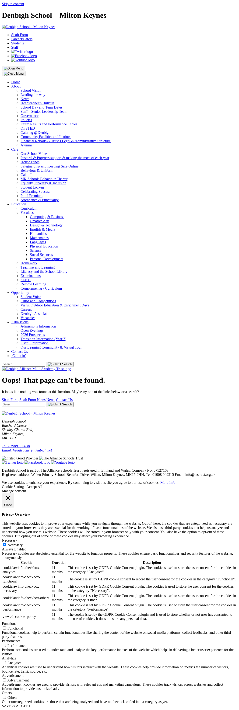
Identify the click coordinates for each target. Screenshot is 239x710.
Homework (29, 263)
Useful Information (35, 343)
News (25, 99)
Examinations (31, 276)
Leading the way (33, 95)
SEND (26, 280)
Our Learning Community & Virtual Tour (51, 347)
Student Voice (31, 297)
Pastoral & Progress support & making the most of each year (65, 158)
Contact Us (19, 351)
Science (35, 250)
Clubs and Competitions (38, 301)
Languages (38, 242)
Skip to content (13, 4)
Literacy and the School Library (44, 271)
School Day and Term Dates (41, 107)
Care (14, 149)
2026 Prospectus (33, 335)
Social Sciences (41, 255)
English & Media (42, 229)
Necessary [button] (9, 540)
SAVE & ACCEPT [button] (16, 706)
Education (18, 204)
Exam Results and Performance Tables (49, 124)
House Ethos (30, 162)
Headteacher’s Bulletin (37, 103)
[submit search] (60, 364)
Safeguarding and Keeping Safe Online (49, 166)
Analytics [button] (9, 658)
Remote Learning (33, 284)
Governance (30, 116)
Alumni (26, 145)
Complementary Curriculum (41, 288)
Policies (26, 120)
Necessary (15, 545)
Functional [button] (10, 624)
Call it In (27, 175)
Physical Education (44, 246)
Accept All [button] (34, 487)
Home (15, 82)
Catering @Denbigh (35, 133)
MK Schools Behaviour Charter (44, 179)
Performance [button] (11, 641)
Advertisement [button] (12, 675)
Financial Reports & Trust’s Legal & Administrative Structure (66, 141)
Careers (26, 309)
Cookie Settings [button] (13, 487)
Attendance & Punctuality (40, 200)
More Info (167, 482)
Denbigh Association (36, 314)
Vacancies (28, 318)
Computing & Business (47, 217)
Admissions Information (38, 326)
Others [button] (7, 693)
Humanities (38, 234)
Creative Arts (39, 221)
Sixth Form (19, 35)
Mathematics (39, 238)
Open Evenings (32, 330)
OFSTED (28, 128)
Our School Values (34, 154)
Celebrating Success (35, 191)
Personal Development (46, 259)
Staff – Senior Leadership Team (44, 111)
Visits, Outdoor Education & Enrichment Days (55, 305)
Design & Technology (46, 225)
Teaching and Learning (38, 267)
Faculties (27, 213)
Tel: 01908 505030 (16, 446)
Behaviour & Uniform (37, 170)
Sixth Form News (32, 400)
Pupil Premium (31, 196)
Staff (14, 47)
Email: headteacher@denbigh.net (27, 450)
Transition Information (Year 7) (43, 339)
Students (17, 43)
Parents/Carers (21, 39)
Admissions (19, 322)
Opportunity (20, 293)
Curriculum (29, 208)
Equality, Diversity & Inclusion (43, 183)
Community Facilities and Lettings (46, 137)
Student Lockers (33, 187)
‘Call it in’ (18, 356)
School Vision (31, 90)
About (16, 86)
